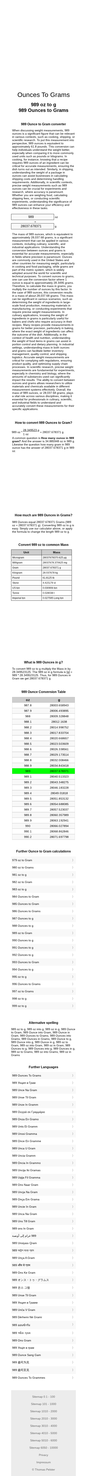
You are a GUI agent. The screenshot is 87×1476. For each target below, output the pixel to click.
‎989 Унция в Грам (24, 1082)
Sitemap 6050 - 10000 (43, 1447)
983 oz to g (19, 889)
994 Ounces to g (22, 969)
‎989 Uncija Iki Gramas (26, 1170)
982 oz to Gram (22, 882)
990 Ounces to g (22, 940)
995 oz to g (19, 976)
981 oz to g (19, 874)
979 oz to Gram (22, 860)
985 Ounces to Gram (25, 903)
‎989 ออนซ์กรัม (21, 1325)
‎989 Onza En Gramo (25, 1119)
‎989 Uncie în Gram (24, 1206)
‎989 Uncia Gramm (24, 1155)
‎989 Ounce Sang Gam (26, 1355)
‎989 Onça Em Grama (25, 1199)
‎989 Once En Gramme (26, 1141)
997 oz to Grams (23, 991)
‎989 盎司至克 (20, 1370)
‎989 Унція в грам (23, 1347)
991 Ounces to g (22, 947)
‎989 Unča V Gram (23, 1309)
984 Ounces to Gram (25, 896)
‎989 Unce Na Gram (24, 1090)
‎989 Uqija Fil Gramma (26, 1177)
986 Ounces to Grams (26, 911)
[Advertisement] (43, 43)
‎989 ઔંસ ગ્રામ (21, 1333)
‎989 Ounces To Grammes (28, 1377)
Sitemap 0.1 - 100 (43, 1396)
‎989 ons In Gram (23, 1228)
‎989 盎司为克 (20, 1362)
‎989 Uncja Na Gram (25, 1192)
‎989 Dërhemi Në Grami (27, 1317)
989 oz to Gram (22, 933)
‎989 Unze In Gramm (25, 1104)
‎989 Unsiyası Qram (24, 1243)
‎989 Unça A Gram (23, 1257)
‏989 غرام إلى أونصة (24, 1235)
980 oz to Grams (23, 867)
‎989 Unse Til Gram (24, 1097)
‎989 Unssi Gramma (24, 1133)
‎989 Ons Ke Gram (23, 1272)
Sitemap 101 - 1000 (43, 1404)
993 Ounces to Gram (25, 962)
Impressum (43, 1462)
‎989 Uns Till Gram (23, 1221)
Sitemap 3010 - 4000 (43, 1425)
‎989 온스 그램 (21, 1287)
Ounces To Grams (43, 94)
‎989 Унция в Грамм (25, 1302)
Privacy (43, 1455)
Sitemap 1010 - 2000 (43, 1411)
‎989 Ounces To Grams (26, 1075)
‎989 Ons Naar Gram (25, 1184)
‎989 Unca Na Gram (24, 1214)
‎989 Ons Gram (21, 1340)
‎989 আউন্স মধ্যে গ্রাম (23, 1250)
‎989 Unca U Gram (23, 1148)
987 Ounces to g (22, 918)
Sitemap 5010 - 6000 (43, 1440)
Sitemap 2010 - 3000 (43, 1418)
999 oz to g (19, 1005)
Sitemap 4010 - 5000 (43, 1433)
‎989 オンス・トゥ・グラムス (30, 1280)
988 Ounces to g (22, 925)
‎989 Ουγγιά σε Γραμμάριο (28, 1112)
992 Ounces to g (22, 954)
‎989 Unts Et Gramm (25, 1126)
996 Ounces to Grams (26, 984)
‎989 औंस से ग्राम (21, 1265)
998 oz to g (19, 998)
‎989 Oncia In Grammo (26, 1163)
